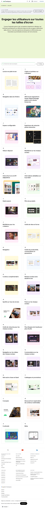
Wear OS (32, 457)
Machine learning (19, 457)
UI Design (3, 5)
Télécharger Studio (19, 478)
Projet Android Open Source (6, 462)
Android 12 (3, 480)
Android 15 (3, 475)
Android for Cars (33, 461)
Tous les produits (4, 496)
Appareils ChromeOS (34, 459)
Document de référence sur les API (22, 476)
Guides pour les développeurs (21, 475)
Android (2, 456)
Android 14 (3, 477)
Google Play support (33, 476)
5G (16, 465)
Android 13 (3, 479)
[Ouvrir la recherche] (27, 1)
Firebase (2, 493)
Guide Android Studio (19, 473)
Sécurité (2, 460)
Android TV (32, 462)
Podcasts (2, 467)
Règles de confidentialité (20, 463)
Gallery (10, 5)
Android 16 (3, 473)
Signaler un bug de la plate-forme (36, 472)
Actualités (3, 463)
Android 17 (3, 472)
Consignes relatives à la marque (21, 500)
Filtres (40, 64)
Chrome (2, 491)
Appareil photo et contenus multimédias (20, 461)
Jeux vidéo (18, 455)
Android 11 (3, 482)
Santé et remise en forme (20, 459)
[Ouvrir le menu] (2, 1)
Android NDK (18, 480)
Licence (12, 500)
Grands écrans (33, 455)
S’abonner (23, 503)
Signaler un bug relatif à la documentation (35, 474)
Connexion (42, 1)
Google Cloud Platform (5, 495)
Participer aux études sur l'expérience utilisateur (36, 479)
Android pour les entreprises (6, 458)
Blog (2, 465)
